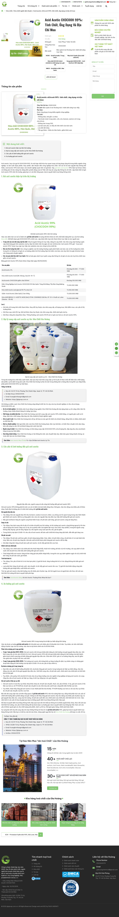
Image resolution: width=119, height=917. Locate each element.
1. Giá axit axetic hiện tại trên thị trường (17, 148)
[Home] (2, 11)
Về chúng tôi (32, 6)
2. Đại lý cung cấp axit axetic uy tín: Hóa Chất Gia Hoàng (23, 151)
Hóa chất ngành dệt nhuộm (23, 11)
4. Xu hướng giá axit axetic (13, 156)
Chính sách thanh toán (71, 860)
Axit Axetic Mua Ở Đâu (18, 440)
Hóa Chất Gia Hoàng (63, 712)
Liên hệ (99, 6)
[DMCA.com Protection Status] (71, 874)
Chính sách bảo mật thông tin (74, 869)
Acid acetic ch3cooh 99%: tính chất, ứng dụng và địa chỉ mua (54, 11)
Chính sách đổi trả (70, 863)
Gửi (102, 96)
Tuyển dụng (89, 6)
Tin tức (64, 6)
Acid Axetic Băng (16, 577)
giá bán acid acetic (61, 168)
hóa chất (4, 239)
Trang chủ (21, 6)
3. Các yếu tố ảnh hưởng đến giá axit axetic (19, 153)
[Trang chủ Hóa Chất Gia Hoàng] (4, 6)
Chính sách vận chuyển (71, 866)
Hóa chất (9, 11)
